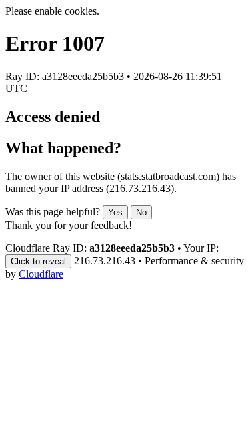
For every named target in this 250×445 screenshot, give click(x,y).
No (141, 212)
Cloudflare (41, 274)
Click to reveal (38, 261)
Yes (115, 212)
